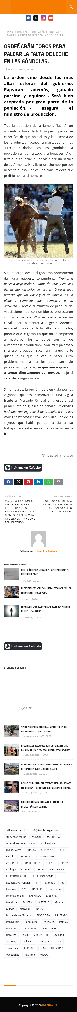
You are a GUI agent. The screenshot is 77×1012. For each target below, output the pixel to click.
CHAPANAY (48, 850)
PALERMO (61, 915)
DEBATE (50, 863)
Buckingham (48, 843)
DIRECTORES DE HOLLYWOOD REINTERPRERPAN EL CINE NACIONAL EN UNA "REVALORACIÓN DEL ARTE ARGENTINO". (45, 748)
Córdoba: (25, 856)
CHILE (63, 850)
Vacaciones (12, 954)
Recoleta (11, 935)
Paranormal (31, 922)
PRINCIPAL (21, 32)
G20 (24, 889)
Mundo (10, 909)
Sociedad (58, 935)
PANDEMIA (13, 922)
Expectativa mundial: (18, 883)
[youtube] (50, 18)
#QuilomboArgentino (45, 830)
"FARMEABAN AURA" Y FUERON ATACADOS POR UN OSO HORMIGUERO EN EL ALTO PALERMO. (44, 729)
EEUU (41, 869)
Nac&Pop (25, 909)
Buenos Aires (13, 850)
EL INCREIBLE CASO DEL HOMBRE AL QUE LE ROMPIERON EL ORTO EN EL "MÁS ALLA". (45, 609)
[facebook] (28, 18)
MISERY (27, 902)
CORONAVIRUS (45, 856)
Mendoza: (12, 902)
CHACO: (31, 850)
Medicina (51, 896)
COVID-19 (12, 863)
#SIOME (36, 837)
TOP (58, 941)
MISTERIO (43, 902)
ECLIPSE (65, 863)
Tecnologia (12, 941)
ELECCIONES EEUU (17, 876)
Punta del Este (50, 928)
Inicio (10, 32)
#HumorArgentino (17, 830)
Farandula (49, 883)
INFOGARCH (50, 1005)
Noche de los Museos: (19, 915)
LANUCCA (35, 896)
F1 (37, 883)
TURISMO (29, 948)
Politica (63, 922)
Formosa (11, 889)
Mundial (59, 902)
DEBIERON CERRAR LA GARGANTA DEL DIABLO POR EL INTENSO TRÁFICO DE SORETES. (43, 804)
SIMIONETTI (40, 935)
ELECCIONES (56, 869)
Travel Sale (12, 948)
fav (62, 883)
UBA (43, 948)
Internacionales (15, 896)
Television (29, 941)
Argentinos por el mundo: (21, 843)
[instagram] (43, 18)
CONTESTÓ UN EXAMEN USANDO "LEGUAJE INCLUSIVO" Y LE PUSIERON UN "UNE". (45, 572)
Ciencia (10, 856)
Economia (26, 869)
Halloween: (55, 889)
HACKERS (37, 889)
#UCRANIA (53, 837)
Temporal (45, 941)
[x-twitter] (35, 18)
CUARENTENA (31, 863)
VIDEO (44, 954)
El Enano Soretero (15, 668)
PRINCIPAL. (30, 928)
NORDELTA (43, 915)
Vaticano (29, 954)
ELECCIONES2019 (43, 876)
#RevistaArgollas (16, 837)
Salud (25, 935)
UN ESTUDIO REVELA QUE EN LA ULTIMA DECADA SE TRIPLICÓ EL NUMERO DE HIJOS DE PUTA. (46, 590)
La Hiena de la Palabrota (45, 551)
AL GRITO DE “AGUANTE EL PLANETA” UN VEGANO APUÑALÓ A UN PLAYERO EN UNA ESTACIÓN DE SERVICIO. (46, 767)
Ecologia (11, 869)
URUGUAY (57, 948)
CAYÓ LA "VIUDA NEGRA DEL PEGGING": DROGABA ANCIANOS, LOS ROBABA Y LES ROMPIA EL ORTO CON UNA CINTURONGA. (46, 785)
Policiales (48, 922)
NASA (39, 909)
